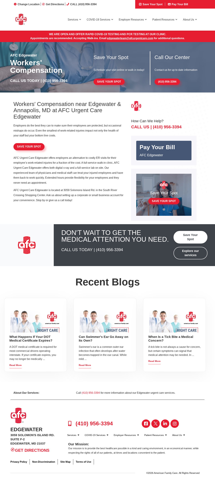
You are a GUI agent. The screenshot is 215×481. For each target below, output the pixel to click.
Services (73, 19)
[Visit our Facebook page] (146, 423)
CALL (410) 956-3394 (83, 4)
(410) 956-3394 (55, 81)
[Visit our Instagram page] (174, 423)
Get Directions (55, 4)
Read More (15, 365)
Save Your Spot (152, 4)
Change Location (29, 4)
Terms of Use (83, 461)
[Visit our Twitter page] (155, 423)
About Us (188, 19)
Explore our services (190, 253)
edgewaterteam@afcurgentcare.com (130, 38)
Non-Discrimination (43, 461)
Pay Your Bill (179, 4)
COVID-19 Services (98, 19)
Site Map (65, 461)
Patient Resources (163, 19)
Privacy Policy (18, 461)
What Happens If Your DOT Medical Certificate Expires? (30, 338)
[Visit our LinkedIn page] (165, 423)
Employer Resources (131, 19)
